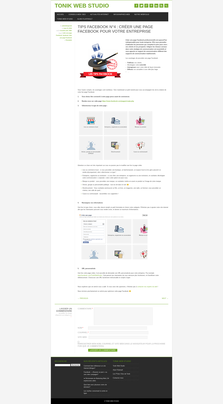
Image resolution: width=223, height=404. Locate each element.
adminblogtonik (67, 25)
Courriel (83, 332)
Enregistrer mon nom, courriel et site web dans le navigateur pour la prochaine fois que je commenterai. (121, 345)
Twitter (141, 6)
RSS (161, 6)
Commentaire (85, 309)
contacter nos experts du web (147, 286)
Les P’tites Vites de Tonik (121, 374)
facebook (65, 35)
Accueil (60, 14)
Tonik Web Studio (82, 6)
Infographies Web (121, 14)
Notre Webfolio (141, 14)
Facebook (136, 6)
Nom (80, 328)
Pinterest (151, 6)
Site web (82, 337)
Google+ (146, 6)
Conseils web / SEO (77, 14)
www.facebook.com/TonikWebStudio (90, 275)
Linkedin (156, 6)
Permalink (69, 40)
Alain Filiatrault (85, 19)
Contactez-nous (118, 378)
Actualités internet (99, 14)
